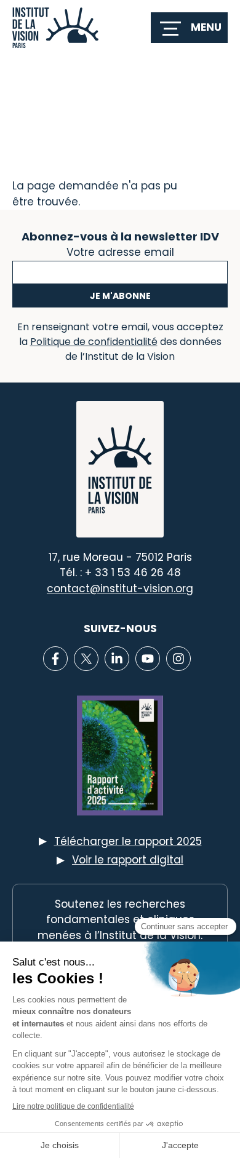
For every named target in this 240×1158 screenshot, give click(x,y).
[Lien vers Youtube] (147, 658)
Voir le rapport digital (127, 859)
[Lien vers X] (86, 658)
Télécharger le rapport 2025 (128, 841)
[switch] (189, 27)
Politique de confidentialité (94, 342)
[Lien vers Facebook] (55, 658)
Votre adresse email (120, 251)
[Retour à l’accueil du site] (55, 27)
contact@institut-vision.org (120, 588)
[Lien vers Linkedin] (117, 658)
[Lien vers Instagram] (178, 658)
